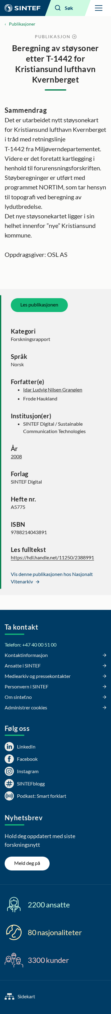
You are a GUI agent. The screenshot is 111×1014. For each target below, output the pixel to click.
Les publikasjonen (39, 304)
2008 (16, 456)
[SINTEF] (22, 8)
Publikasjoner (22, 23)
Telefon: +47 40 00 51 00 (30, 644)
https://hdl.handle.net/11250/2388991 (52, 557)
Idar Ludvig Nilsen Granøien (52, 389)
